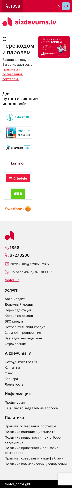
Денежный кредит (19, 304)
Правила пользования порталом (30, 426)
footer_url (12, 280)
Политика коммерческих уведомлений (36, 464)
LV (58, 6)
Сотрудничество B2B (21, 362)
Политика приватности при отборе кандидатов (33, 439)
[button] (18, 117)
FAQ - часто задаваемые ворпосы (31, 408)
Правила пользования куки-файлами (34, 458)
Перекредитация (18, 310)
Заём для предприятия (23, 333)
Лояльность (14, 384)
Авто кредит (15, 299)
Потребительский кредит (25, 327)
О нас (9, 373)
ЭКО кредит (14, 321)
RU (66, 6)
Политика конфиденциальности (30, 432)
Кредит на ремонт (19, 316)
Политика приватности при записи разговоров (32, 450)
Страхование (15, 344)
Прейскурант (15, 402)
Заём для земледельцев (24, 338)
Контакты (12, 367)
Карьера (11, 379)
